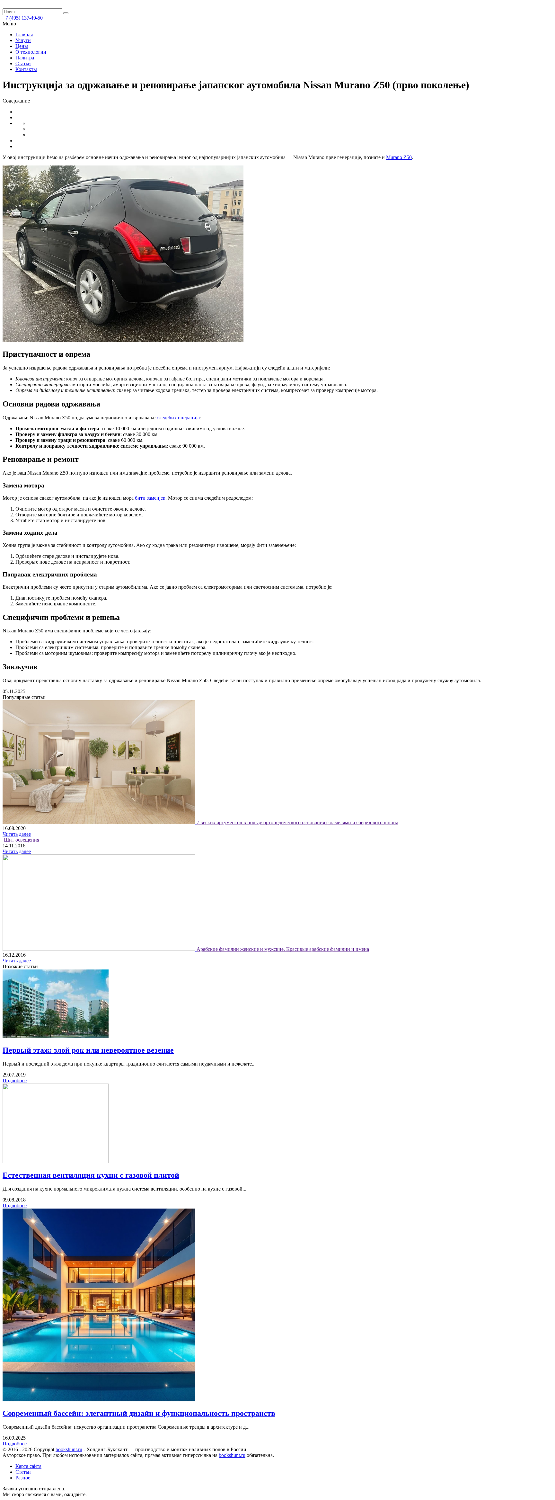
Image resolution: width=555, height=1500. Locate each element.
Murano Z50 (399, 157)
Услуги (23, 40)
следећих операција (178, 417)
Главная (24, 34)
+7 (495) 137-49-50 (23, 18)
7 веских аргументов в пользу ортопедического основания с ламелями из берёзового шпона (297, 822)
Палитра (24, 57)
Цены (21, 46)
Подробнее (15, 1080)
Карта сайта (28, 1466)
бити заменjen (150, 498)
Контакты (26, 69)
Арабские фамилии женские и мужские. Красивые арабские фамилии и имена (283, 949)
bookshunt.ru (69, 1449)
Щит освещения (21, 840)
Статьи (23, 63)
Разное (22, 1477)
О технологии (30, 52)
